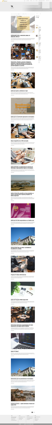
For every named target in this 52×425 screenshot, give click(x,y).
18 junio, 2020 (12, 298)
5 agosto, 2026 (39, 32)
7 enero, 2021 (12, 115)
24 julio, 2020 (12, 246)
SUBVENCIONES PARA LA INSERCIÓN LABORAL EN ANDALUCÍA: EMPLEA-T (20, 36)
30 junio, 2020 (12, 273)
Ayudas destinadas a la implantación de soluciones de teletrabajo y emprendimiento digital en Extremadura (22, 167)
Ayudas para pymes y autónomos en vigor (19, 90)
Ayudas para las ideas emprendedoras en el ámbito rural (22, 220)
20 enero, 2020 (12, 377)
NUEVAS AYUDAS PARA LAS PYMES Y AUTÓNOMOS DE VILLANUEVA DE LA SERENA (21, 248)
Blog (18, 34)
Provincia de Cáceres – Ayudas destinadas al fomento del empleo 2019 (22, 404)
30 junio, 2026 (39, 53)
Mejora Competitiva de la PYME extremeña (19, 141)
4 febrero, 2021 (12, 89)
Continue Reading (12, 145)
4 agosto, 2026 (39, 40)
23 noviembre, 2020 (13, 165)
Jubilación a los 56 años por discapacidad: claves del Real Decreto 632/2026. (40, 37)
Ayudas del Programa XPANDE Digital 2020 (19, 299)
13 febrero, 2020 (12, 350)
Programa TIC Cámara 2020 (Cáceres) (18, 274)
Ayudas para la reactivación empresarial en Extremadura (22, 116)
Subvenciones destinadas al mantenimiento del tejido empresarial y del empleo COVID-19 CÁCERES (22, 325)
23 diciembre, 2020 (12, 139)
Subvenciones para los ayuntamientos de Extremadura (22, 378)
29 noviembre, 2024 (13, 34)
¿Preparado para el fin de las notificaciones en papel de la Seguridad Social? (40, 29)
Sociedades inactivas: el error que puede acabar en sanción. (40, 51)
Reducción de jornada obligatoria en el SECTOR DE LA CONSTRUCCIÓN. (40, 58)
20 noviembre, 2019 (13, 402)
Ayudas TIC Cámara (15, 351)
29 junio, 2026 (39, 61)
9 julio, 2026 (39, 47)
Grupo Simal (16, 34)
